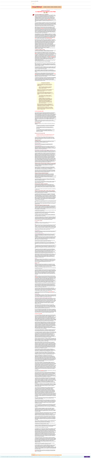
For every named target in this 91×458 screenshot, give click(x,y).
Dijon (49, 56)
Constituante (49, 19)
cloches (37, 277)
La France (52, 9)
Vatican (36, 53)
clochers (49, 291)
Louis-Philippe (48, 37)
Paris (35, 450)
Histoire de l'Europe (48, 9)
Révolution (50, 38)
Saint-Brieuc (53, 56)
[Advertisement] (49, 3)
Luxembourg (42, 28)
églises (53, 291)
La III (54, 9)
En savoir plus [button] (58, 456)
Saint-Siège (42, 370)
